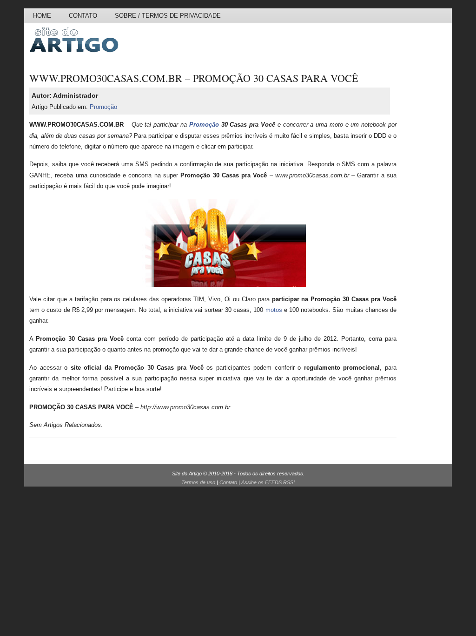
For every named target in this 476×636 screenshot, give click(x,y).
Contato (83, 15)
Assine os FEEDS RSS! (268, 482)
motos (273, 309)
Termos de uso (198, 482)
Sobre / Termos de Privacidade (168, 15)
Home (42, 15)
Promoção (103, 106)
